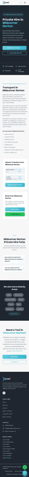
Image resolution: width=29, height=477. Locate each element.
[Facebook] (4, 393)
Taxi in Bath (6, 444)
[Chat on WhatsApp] (25, 467)
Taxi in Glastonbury (8, 442)
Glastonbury (18, 295)
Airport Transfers (7, 411)
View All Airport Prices (15, 185)
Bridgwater (10, 309)
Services (5, 408)
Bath (18, 304)
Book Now (14, 357)
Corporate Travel (7, 414)
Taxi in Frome (6, 446)
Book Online (15, 209)
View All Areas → (14, 314)
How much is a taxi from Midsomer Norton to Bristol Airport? (13, 259)
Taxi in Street (6, 451)
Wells (8, 295)
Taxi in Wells (6, 440)
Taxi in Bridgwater (7, 453)
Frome (11, 304)
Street (21, 299)
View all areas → (7, 458)
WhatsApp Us (16, 214)
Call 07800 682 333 (15, 53)
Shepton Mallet (10, 299)
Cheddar (19, 309)
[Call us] (21, 2)
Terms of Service (19, 471)
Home (4, 402)
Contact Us (14, 362)
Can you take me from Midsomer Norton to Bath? (13, 269)
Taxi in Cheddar (7, 455)
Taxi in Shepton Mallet (9, 449)
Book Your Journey (13, 48)
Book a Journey (7, 417)
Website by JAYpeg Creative (14, 474)
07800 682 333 (16, 351)
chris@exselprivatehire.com (12, 428)
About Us (5, 405)
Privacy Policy (9, 471)
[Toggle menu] (24, 2)
